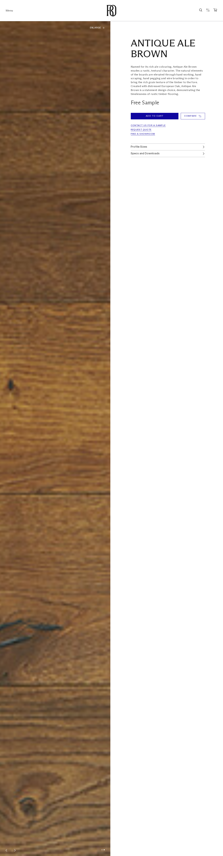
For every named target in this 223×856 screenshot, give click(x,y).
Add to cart (154, 116)
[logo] (111, 10)
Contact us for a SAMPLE (148, 125)
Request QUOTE (141, 130)
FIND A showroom (143, 134)
